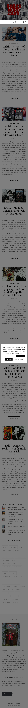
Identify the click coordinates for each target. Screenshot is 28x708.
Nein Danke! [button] (9, 359)
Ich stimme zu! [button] (20, 356)
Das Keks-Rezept (18, 359)
